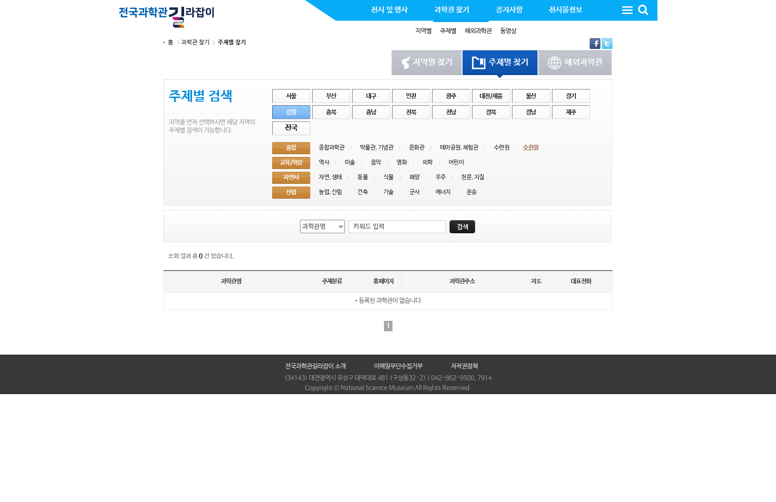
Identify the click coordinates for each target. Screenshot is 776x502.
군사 (415, 192)
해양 (415, 177)
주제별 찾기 (232, 42)
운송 (472, 192)
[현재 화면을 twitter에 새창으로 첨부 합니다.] (607, 43)
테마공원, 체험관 (459, 147)
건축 (362, 192)
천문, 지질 (472, 177)
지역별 (423, 31)
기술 (389, 192)
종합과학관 (331, 147)
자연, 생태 (330, 177)
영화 (402, 162)
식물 (389, 177)
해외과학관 (478, 31)
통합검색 (643, 9)
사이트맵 (627, 9)
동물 (362, 177)
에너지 (443, 192)
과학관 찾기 (195, 42)
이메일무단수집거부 (398, 366)
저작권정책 (464, 366)
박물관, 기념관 (376, 147)
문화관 (416, 147)
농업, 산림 (330, 192)
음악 (376, 162)
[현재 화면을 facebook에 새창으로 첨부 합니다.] (596, 43)
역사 (324, 162)
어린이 (456, 162)
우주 (441, 177)
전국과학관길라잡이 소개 (315, 366)
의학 (428, 162)
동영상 (508, 31)
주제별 (448, 31)
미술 (350, 162)
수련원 (501, 147)
